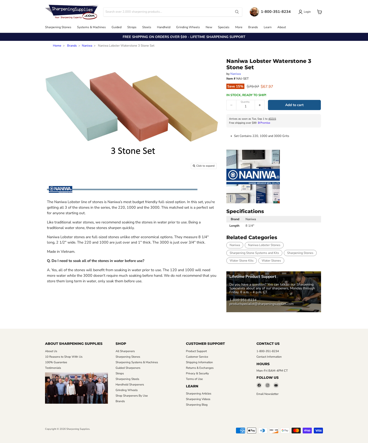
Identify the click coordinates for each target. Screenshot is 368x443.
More (238, 27)
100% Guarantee (56, 362)
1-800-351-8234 (243, 300)
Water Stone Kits (242, 261)
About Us (51, 351)
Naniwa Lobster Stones (264, 245)
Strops (131, 27)
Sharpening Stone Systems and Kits (254, 253)
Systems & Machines (91, 27)
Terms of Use (194, 379)
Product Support (196, 351)
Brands (253, 27)
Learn (268, 27)
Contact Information (269, 357)
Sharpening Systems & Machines (137, 362)
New (209, 27)
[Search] (237, 11)
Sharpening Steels (127, 379)
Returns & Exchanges (200, 368)
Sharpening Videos (198, 399)
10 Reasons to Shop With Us (63, 357)
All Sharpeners (125, 351)
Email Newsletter (267, 394)
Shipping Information (199, 362)
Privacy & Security (197, 373)
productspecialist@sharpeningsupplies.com (261, 303)
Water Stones (271, 261)
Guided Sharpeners (128, 368)
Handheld (163, 27)
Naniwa (87, 46)
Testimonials (53, 368)
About (281, 27)
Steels (146, 27)
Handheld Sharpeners (130, 384)
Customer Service (197, 357)
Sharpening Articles (198, 393)
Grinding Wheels (188, 27)
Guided (117, 27)
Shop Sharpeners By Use (132, 396)
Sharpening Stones (58, 27)
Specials (223, 27)
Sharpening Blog (197, 405)
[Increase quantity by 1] (260, 105)
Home (57, 46)
